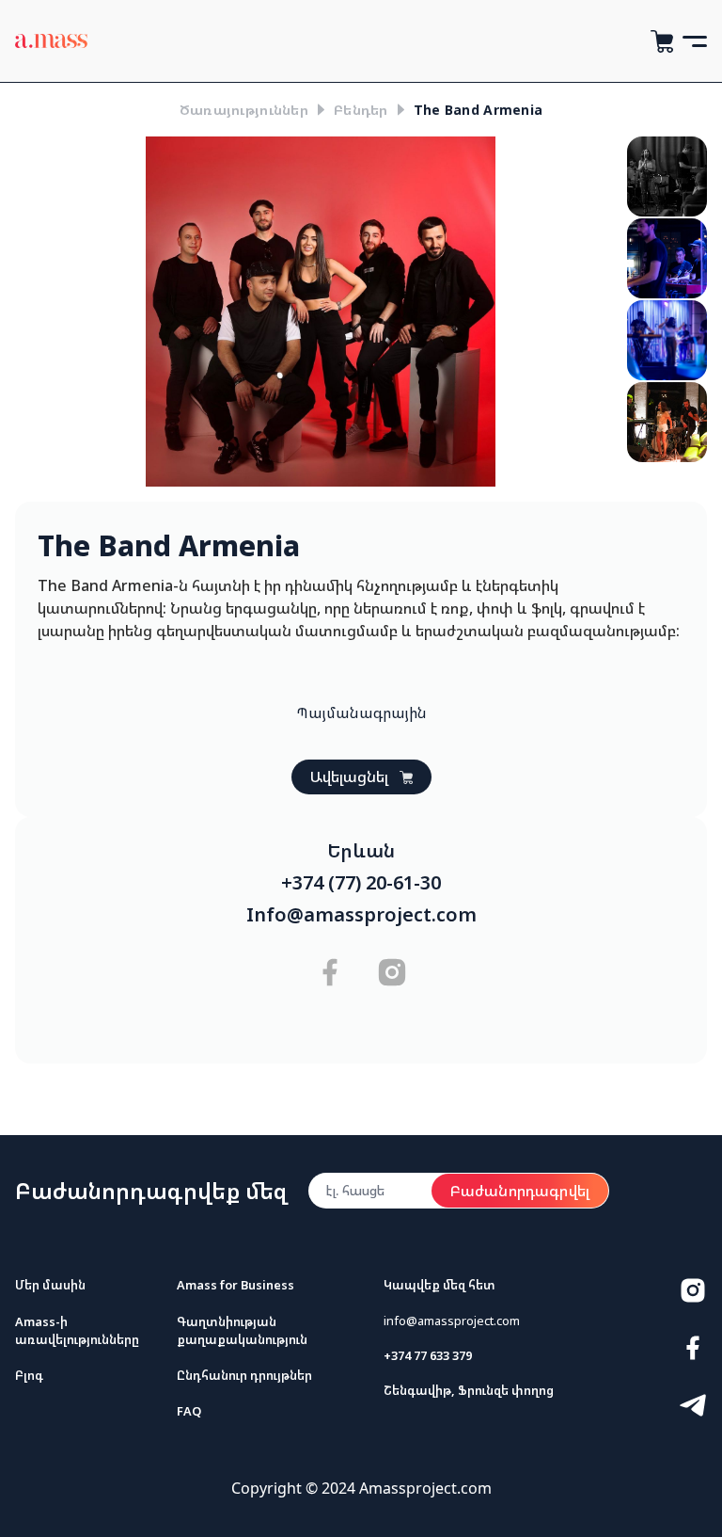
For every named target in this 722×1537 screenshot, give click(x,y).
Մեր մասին (50, 1284)
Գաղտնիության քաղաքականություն (242, 1330)
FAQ (189, 1410)
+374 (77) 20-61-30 (361, 883)
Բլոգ (29, 1375)
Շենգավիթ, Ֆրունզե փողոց (469, 1390)
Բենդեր (361, 110)
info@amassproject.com (452, 1320)
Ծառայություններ (244, 110)
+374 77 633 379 (428, 1355)
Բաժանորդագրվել (519, 1190)
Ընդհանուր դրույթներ (244, 1375)
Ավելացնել (349, 776)
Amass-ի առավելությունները (77, 1330)
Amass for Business (235, 1284)
